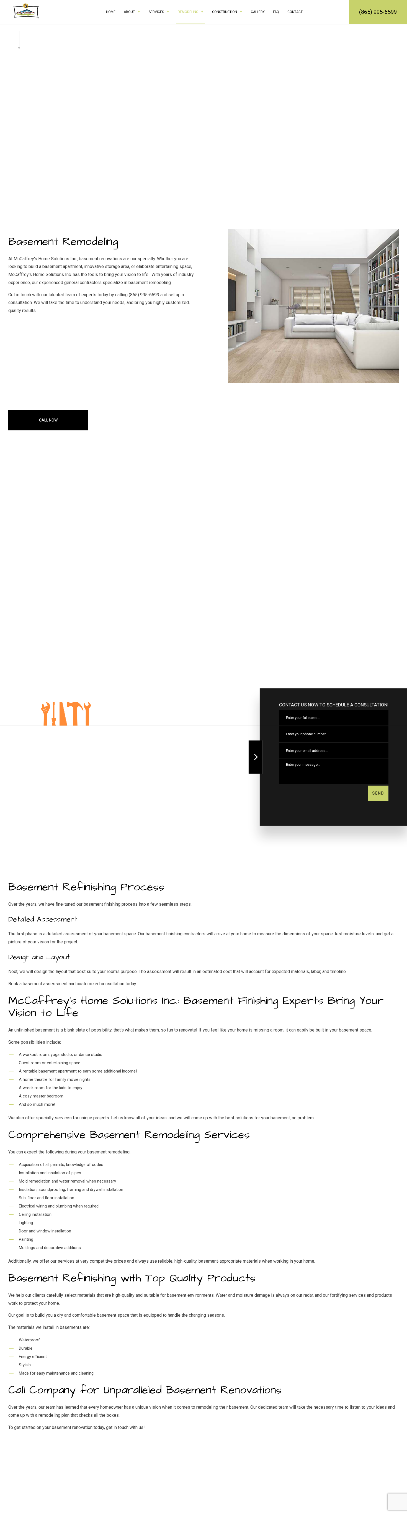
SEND (377, 793)
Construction (224, 12)
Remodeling (188, 12)
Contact (295, 12)
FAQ (276, 12)
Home (110, 12)
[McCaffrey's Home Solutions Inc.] (26, 10)
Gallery (258, 12)
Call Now (48, 420)
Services (156, 12)
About (129, 12)
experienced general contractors (70, 282)
